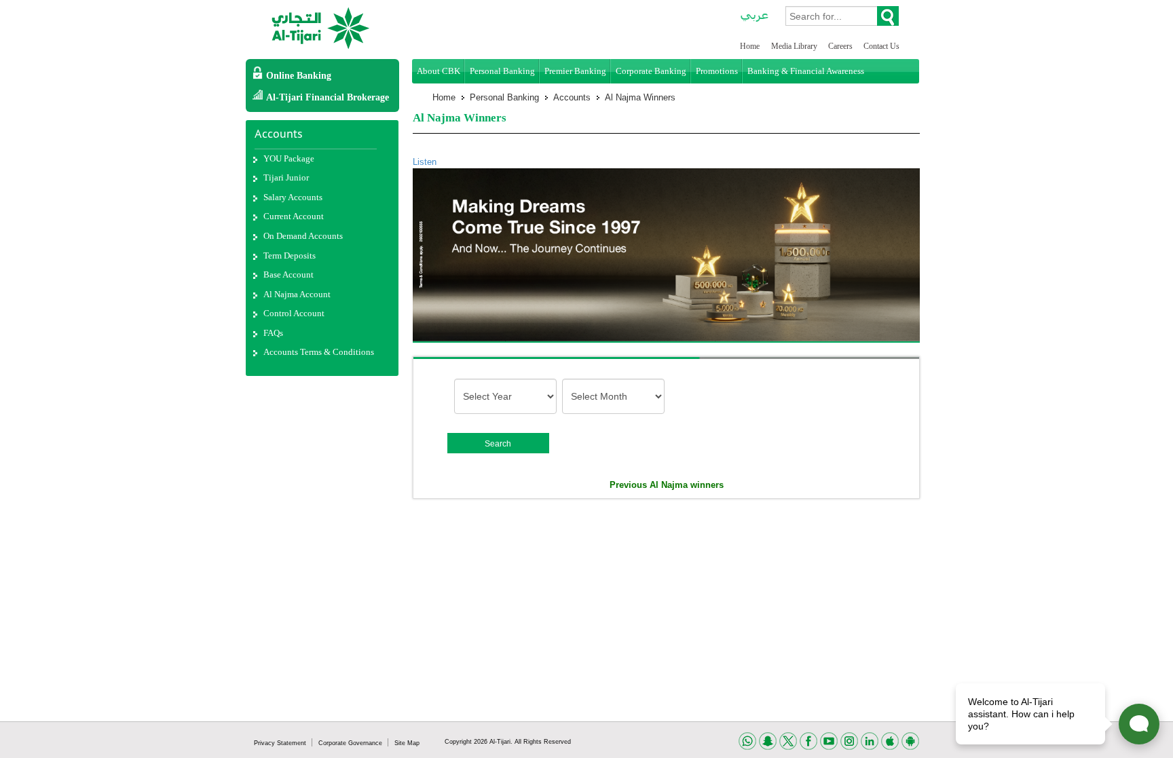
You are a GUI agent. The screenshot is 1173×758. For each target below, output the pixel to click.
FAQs (273, 333)
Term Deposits (289, 255)
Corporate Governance (351, 743)
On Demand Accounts (303, 236)
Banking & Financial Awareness (805, 71)
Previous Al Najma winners (667, 485)
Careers (841, 46)
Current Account (293, 216)
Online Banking (298, 76)
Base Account (288, 274)
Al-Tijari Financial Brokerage (327, 97)
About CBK (438, 71)
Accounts (572, 97)
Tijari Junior (286, 177)
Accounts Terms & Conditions (318, 352)
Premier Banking (575, 71)
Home (750, 46)
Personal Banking (502, 71)
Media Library (795, 46)
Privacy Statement (281, 743)
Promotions (717, 71)
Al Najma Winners (640, 97)
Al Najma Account (297, 294)
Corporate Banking (651, 71)
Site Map (407, 743)
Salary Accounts (292, 197)
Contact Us (881, 46)
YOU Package (288, 158)
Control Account (293, 313)
